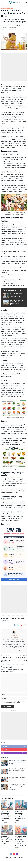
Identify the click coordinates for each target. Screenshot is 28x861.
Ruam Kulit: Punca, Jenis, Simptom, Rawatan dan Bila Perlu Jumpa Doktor (18, 770)
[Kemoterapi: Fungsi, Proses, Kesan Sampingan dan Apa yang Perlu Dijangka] (4, 763)
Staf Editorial (6, 27)
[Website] (19, 651)
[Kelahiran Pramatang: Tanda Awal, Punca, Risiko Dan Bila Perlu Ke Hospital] (7, 830)
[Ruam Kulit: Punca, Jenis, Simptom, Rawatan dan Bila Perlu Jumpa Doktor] (4, 771)
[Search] (26, 2)
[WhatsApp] (25, 625)
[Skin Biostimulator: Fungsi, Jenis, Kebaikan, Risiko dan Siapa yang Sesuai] (4, 787)
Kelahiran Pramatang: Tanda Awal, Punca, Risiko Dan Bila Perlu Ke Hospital (6, 839)
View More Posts (14, 637)
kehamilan (14, 618)
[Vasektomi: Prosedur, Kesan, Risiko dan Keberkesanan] (4, 779)
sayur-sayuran (5, 248)
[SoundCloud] (24, 651)
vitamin (16, 85)
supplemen (5, 620)
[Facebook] (14, 625)
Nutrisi (10, 8)
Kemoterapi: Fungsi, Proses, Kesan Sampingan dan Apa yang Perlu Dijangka (17, 762)
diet (8, 618)
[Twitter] (18, 625)
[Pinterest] (21, 625)
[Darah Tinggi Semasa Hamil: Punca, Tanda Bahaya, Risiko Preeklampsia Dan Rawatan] (21, 805)
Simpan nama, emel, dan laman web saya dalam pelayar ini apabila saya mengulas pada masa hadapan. (14, 702)
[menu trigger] (2, 2)
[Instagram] (14, 753)
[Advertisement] (14, 67)
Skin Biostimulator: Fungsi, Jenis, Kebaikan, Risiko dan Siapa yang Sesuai (17, 786)
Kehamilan (4, 8)
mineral (23, 85)
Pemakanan (21, 618)
